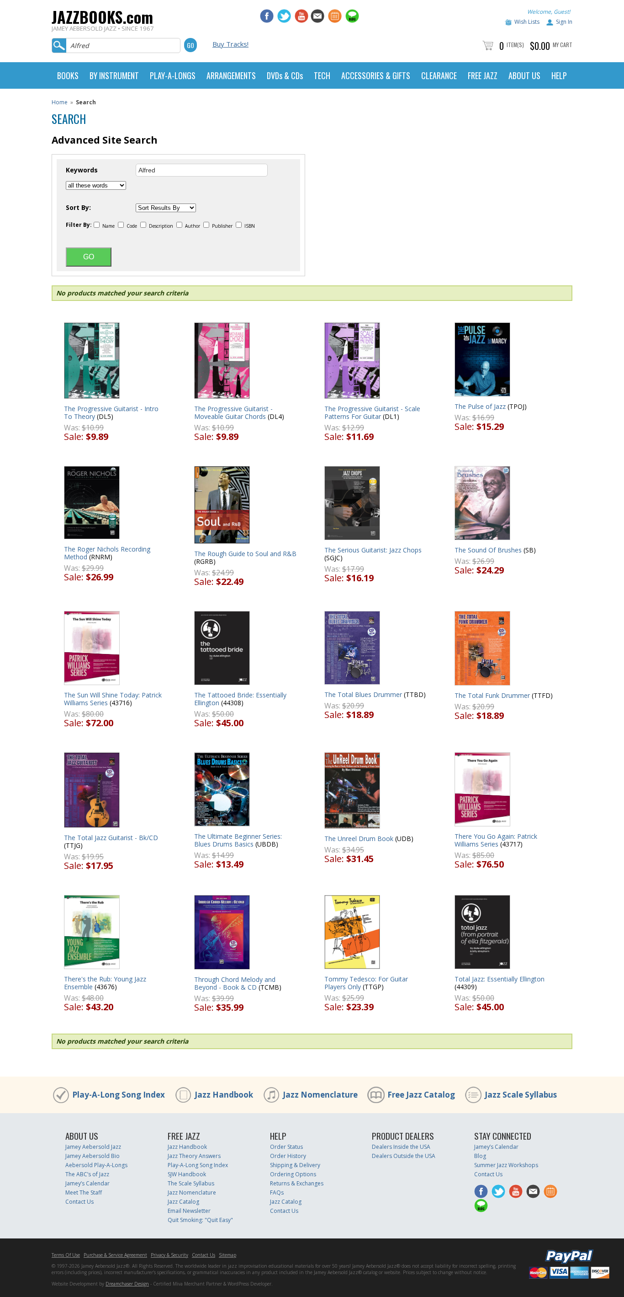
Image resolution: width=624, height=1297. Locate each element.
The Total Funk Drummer (492, 695)
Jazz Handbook (224, 1094)
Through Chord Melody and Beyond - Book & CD (234, 983)
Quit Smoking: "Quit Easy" (200, 1220)
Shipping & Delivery (295, 1165)
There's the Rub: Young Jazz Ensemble (105, 983)
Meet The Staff (83, 1192)
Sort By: (78, 207)
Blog (480, 1156)
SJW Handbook (187, 1174)
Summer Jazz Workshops (506, 1165)
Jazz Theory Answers (194, 1156)
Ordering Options (293, 1174)
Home (60, 102)
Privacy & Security (169, 1255)
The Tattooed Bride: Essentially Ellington (240, 699)
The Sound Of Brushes (488, 550)
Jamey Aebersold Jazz (93, 1147)
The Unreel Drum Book (358, 838)
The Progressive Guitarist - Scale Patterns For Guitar (372, 412)
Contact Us (79, 1202)
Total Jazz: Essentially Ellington (500, 979)
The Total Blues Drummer (363, 694)
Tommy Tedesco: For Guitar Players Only (366, 983)
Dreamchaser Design (127, 1284)
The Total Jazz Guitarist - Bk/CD (111, 837)
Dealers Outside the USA (403, 1156)
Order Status (286, 1147)
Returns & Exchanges (296, 1183)
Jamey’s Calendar (87, 1183)
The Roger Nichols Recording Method (107, 553)
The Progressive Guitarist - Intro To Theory (111, 412)
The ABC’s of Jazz (87, 1174)
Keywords (82, 170)
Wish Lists (526, 22)
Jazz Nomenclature (320, 1094)
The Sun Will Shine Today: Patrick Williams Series (113, 699)
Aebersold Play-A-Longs (96, 1165)
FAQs (277, 1192)
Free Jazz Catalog (421, 1094)
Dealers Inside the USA (401, 1147)
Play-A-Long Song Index (118, 1094)
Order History (288, 1156)
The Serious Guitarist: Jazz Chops (373, 550)
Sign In (564, 22)
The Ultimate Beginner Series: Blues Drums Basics (238, 840)
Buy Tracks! (230, 43)
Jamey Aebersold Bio (92, 1156)
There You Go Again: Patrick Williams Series (496, 840)
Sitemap (227, 1255)
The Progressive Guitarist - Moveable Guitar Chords (233, 412)
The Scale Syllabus (191, 1183)
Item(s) (515, 44)
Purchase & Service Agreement (115, 1255)
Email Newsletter (189, 1211)
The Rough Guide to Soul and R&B (245, 553)
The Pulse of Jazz (480, 406)
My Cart (562, 44)
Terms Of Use (66, 1255)
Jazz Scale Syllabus (521, 1094)
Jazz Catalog (183, 1202)
